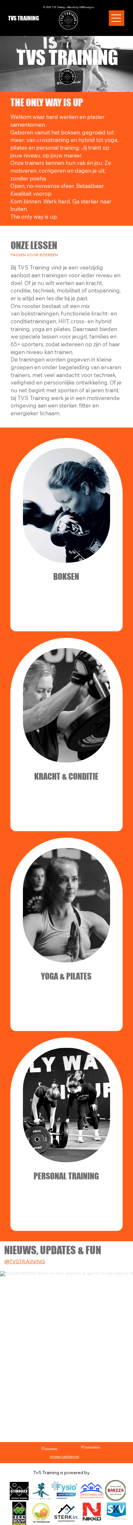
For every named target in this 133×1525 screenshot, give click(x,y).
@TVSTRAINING (24, 1261)
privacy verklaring (64, 1456)
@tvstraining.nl (51, 1448)
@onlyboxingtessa (92, 1447)
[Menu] (116, 18)
